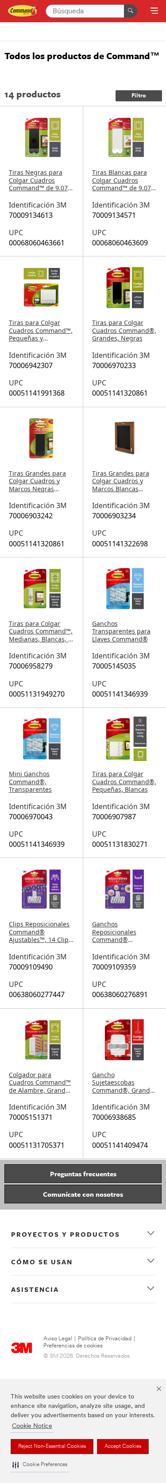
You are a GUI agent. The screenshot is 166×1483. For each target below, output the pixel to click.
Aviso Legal (57, 1339)
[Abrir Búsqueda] (154, 11)
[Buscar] (130, 11)
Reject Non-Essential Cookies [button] (52, 1446)
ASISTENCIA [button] (35, 1289)
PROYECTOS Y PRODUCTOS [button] (65, 1234)
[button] (40, 1465)
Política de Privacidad (104, 1339)
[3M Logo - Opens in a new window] (23, 11)
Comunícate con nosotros (83, 1194)
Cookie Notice (32, 1426)
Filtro (138, 96)
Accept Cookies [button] (122, 1446)
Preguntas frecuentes (83, 1173)
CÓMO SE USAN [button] (42, 1261)
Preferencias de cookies (73, 1346)
